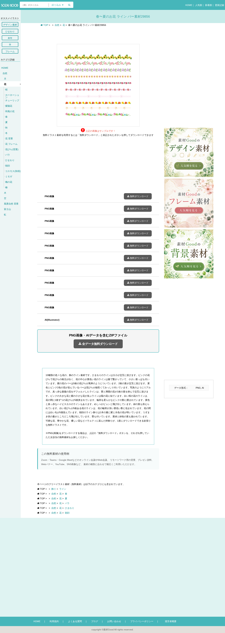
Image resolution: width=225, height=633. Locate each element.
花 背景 (9, 138)
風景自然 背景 (11, 203)
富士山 (7, 209)
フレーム (10, 51)
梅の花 (8, 182)
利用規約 (54, 621)
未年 (10, 38)
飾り (53, 489)
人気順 (198, 5)
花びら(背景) (11, 149)
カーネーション (12, 96)
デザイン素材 (10, 24)
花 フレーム (11, 144)
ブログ (94, 621)
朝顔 (7, 165)
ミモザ (8, 176)
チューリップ (12, 100)
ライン (62, 489)
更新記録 (219, 5)
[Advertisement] (98, 35)
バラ (7, 154)
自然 (5, 73)
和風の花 (9, 111)
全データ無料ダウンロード (99, 343)
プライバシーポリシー (141, 621)
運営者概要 (169, 621)
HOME (188, 5)
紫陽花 (8, 106)
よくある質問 (75, 621)
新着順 (208, 5)
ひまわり (10, 31)
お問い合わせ (114, 621)
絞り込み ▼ (58, 5)
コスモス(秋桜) (13, 171)
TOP (45, 25)
